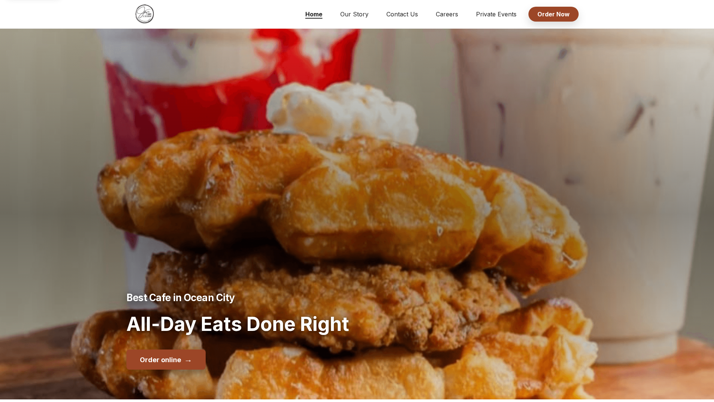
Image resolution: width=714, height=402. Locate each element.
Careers (447, 14)
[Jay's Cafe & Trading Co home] (144, 14)
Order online (166, 359)
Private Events (496, 14)
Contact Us (402, 14)
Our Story (354, 14)
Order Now (553, 14)
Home (313, 14)
